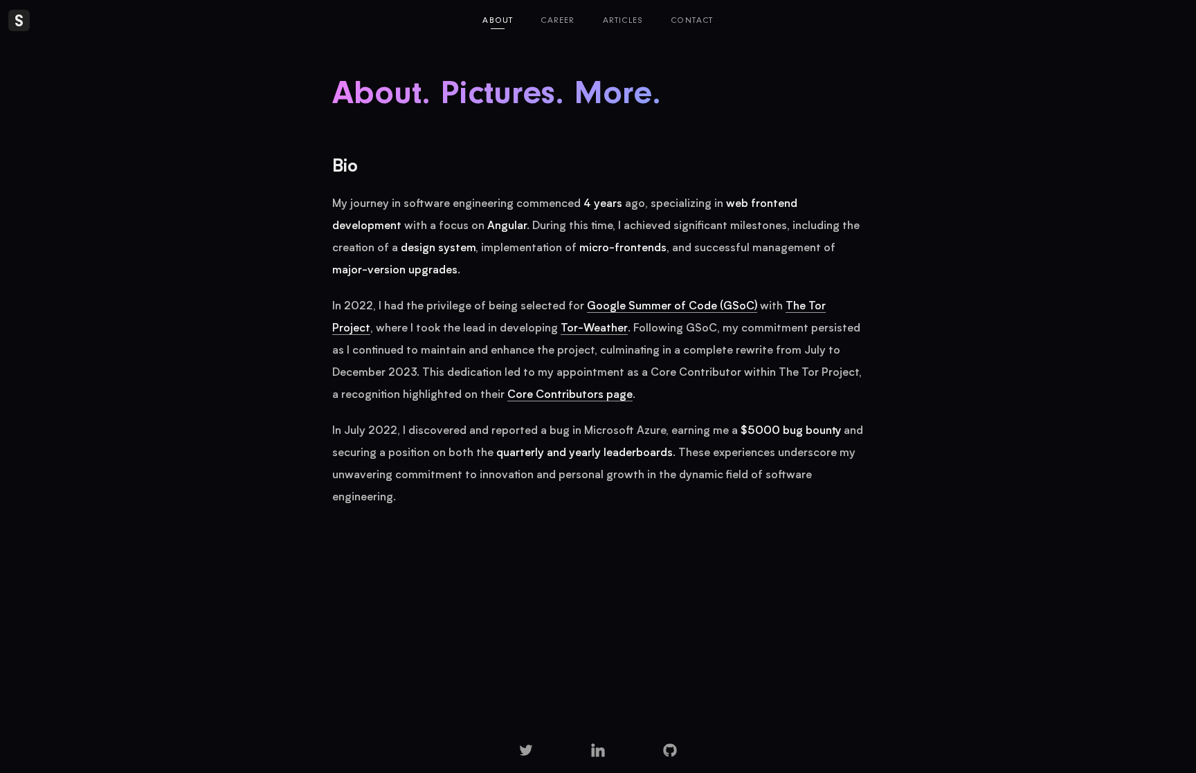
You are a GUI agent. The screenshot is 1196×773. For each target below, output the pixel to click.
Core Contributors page (570, 395)
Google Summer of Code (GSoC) (672, 306)
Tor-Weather (594, 328)
